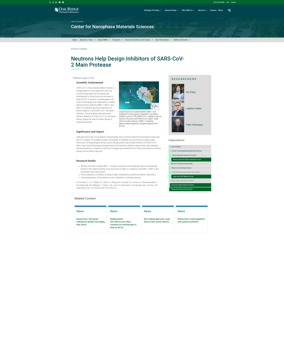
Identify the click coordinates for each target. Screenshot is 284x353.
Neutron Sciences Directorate (181, 164)
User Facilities (77, 21)
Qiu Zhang (190, 92)
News (220, 10)
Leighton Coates (193, 108)
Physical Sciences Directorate (181, 189)
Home (74, 40)
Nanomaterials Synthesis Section (184, 155)
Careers (213, 10)
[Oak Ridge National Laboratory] (66, 10)
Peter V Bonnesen (194, 125)
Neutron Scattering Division (181, 168)
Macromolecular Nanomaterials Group (187, 159)
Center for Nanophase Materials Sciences (112, 26)
